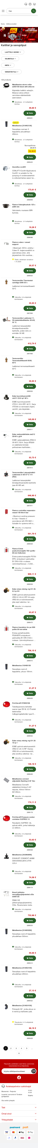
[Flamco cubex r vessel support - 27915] (6, 243)
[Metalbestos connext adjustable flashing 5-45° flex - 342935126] (6, 780)
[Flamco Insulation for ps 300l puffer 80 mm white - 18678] (6, 628)
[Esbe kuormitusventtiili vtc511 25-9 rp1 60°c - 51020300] (6, 397)
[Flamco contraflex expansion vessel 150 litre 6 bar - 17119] (6, 512)
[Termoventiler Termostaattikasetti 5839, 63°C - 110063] (6, 360)
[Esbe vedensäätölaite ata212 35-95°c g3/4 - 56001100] (6, 435)
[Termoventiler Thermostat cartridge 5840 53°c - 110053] (6, 282)
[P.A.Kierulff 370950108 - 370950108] (6, 704)
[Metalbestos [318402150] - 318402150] (6, 969)
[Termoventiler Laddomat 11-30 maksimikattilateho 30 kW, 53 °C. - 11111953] (6, 319)
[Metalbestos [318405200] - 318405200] (6, 931)
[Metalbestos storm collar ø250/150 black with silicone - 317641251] (6, 86)
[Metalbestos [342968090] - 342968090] (6, 856)
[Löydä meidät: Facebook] (19, 1077)
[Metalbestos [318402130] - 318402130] (6, 124)
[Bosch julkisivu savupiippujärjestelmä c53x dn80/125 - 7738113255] (6, 893)
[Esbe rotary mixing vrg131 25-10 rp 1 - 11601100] (6, 742)
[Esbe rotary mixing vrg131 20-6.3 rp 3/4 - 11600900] (6, 590)
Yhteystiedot (7, 1119)
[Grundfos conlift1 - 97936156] (6, 168)
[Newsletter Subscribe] (33, 1071)
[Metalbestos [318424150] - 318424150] (6, 1007)
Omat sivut (6, 1113)
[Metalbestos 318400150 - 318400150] (6, 667)
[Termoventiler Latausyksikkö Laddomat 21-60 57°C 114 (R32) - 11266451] (6, 474)
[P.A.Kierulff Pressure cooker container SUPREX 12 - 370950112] (6, 818)
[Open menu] (3, 11)
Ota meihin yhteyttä (8, 1100)
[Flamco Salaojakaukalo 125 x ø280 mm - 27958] (6, 206)
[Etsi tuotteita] (33, 11)
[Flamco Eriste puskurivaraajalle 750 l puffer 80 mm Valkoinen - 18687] (6, 550)
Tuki (3, 1107)
